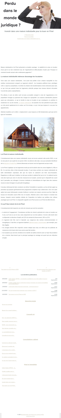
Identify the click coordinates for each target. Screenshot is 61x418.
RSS (43, 414)
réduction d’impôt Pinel (10, 163)
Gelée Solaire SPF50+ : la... (9, 368)
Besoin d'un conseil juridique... (9, 310)
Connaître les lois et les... (8, 335)
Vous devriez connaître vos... (9, 328)
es (31, 416)
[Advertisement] (29, 51)
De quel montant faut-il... (8, 378)
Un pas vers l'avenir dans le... (9, 360)
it (32, 416)
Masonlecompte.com (25, 414)
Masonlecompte (29, 34)
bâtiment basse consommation (37, 222)
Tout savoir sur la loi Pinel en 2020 (10, 269)
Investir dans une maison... (9, 382)
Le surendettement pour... (8, 332)
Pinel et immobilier (29, 36)
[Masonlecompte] (30, 14)
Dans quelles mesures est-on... (10, 321)
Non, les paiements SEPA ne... (9, 317)
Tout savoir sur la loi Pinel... (9, 385)
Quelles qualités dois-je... (8, 371)
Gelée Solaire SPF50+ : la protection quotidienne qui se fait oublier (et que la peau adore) (28, 279)
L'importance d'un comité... (9, 350)
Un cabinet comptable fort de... (9, 357)
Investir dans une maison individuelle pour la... (29, 38)
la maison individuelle (25, 102)
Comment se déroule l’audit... (9, 342)
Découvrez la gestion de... (8, 346)
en (29, 416)
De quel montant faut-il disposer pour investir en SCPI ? (46, 270)
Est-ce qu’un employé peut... (9, 353)
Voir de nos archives (7, 304)
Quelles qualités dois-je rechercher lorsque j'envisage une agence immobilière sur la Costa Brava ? (28, 283)
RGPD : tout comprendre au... (9, 324)
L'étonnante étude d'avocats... (9, 375)
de (27, 416)
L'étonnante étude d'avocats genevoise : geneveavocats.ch (23, 286)
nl (34, 416)
